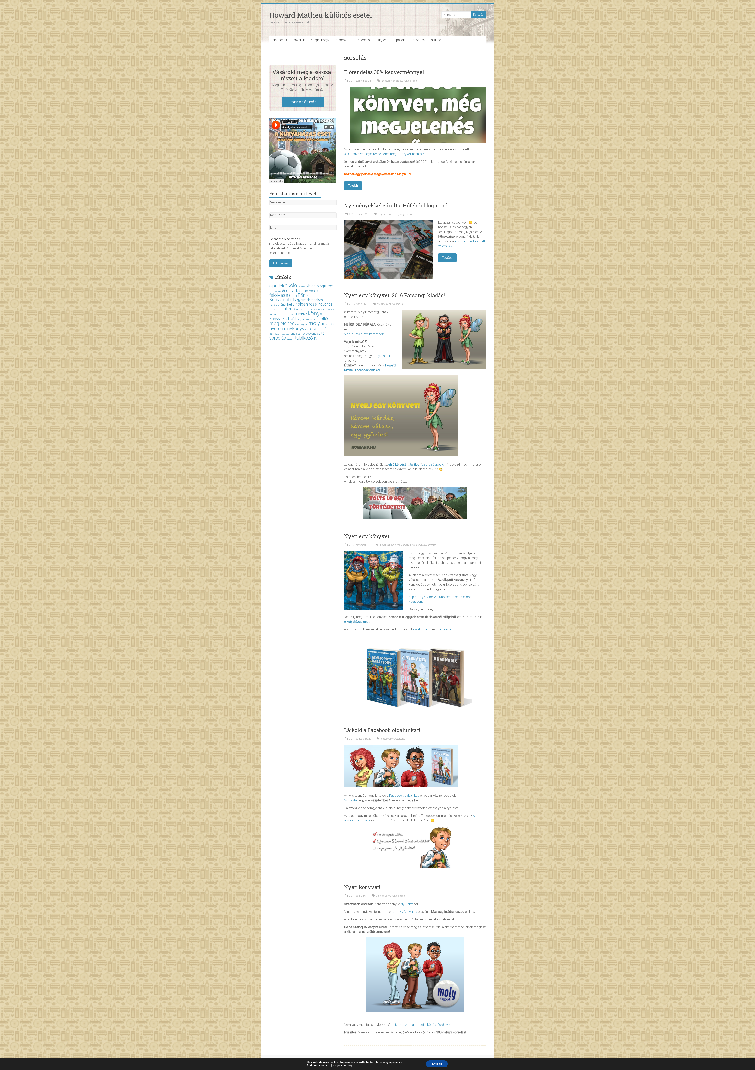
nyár (307, 329)
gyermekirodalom (310, 300)
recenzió (285, 334)
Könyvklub (311, 319)
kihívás (326, 309)
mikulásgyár (301, 324)
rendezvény (308, 333)
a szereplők (363, 40)
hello (291, 304)
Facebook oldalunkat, (404, 795)
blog (312, 286)
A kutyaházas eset (356, 622)
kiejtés (382, 40)
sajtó (320, 333)
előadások (280, 40)
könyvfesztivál (282, 318)
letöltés (323, 319)
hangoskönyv (320, 40)
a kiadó (436, 40)
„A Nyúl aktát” (382, 356)
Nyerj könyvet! (362, 887)
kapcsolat (400, 40)
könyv (393, 738)
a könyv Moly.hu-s (404, 912)
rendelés (295, 333)
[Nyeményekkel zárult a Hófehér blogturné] (388, 222)
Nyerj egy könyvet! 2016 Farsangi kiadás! (394, 295)
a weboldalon (421, 629)
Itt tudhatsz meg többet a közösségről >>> (420, 1025)
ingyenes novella (388, 545)
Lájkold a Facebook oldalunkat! (382, 730)
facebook (385, 80)
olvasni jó (318, 329)
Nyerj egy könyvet (366, 536)
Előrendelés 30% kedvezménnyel (384, 72)
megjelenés (396, 80)
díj (283, 291)
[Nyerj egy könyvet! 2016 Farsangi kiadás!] (444, 312)
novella (406, 545)
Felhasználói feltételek (284, 239)
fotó (294, 296)
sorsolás (412, 80)
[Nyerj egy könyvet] (373, 553)
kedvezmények (305, 309)
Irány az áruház (302, 102)
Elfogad (437, 1064)
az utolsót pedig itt (434, 464)
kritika (302, 314)
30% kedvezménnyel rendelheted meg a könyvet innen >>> (384, 154)
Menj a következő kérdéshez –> (366, 334)
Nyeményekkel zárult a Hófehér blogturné (395, 205)
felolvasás (280, 295)
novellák (299, 40)
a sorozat (342, 40)
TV (315, 338)
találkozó (304, 338)
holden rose (306, 304)
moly (405, 80)
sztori (290, 338)
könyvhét (300, 319)
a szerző (419, 40)
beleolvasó (303, 286)
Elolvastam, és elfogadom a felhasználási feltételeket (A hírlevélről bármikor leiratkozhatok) (299, 248)
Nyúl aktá (407, 904)
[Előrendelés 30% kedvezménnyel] (418, 89)
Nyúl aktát (351, 800)
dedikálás (275, 291)
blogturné (383, 214)
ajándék (380, 895)
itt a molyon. (444, 629)
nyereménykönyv (397, 214)
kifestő (319, 309)
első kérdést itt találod (403, 464)
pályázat (274, 333)
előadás (294, 290)
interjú (289, 308)
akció (291, 285)
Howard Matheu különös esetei (320, 15)
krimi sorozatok (287, 314)
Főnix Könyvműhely (289, 297)
